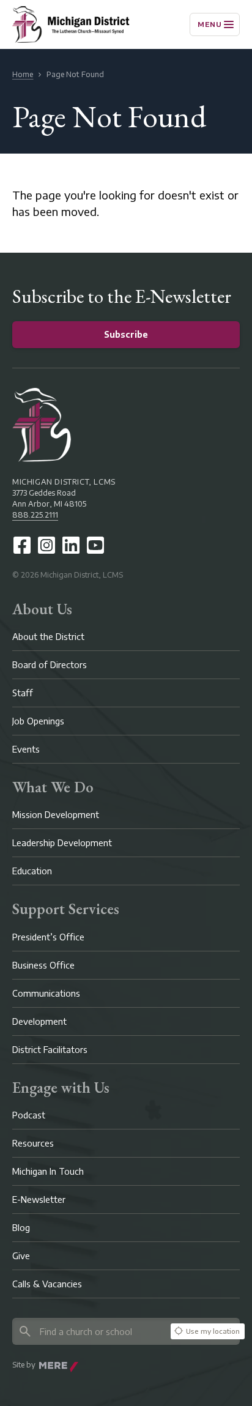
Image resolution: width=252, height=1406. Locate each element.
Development (39, 1021)
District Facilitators (49, 1049)
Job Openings (38, 721)
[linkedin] (71, 545)
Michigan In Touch (48, 1171)
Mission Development (55, 814)
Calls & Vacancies (47, 1284)
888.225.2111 (35, 514)
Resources (33, 1143)
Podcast (28, 1115)
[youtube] (95, 545)
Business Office (43, 965)
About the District (48, 636)
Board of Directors (49, 665)
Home (22, 74)
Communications (46, 993)
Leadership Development (62, 843)
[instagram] (46, 545)
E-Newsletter (38, 1199)
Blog (21, 1227)
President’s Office (48, 937)
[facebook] (22, 545)
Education (32, 871)
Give (21, 1256)
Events (26, 749)
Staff (22, 693)
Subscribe (126, 334)
